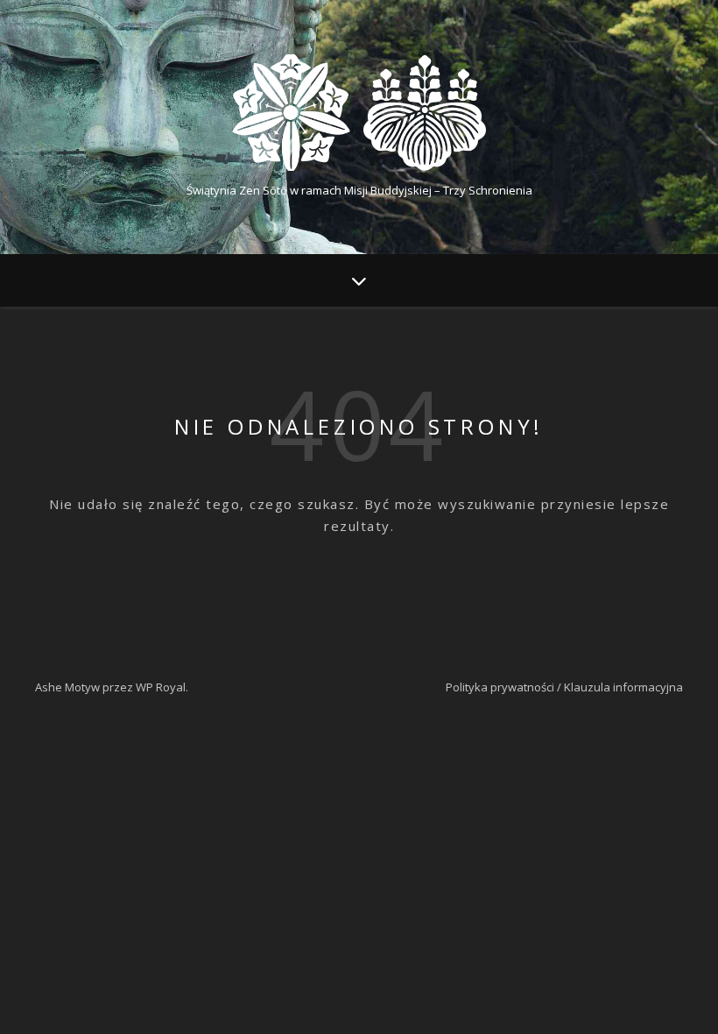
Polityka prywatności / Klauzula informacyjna (564, 687)
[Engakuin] (359, 112)
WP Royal (161, 687)
